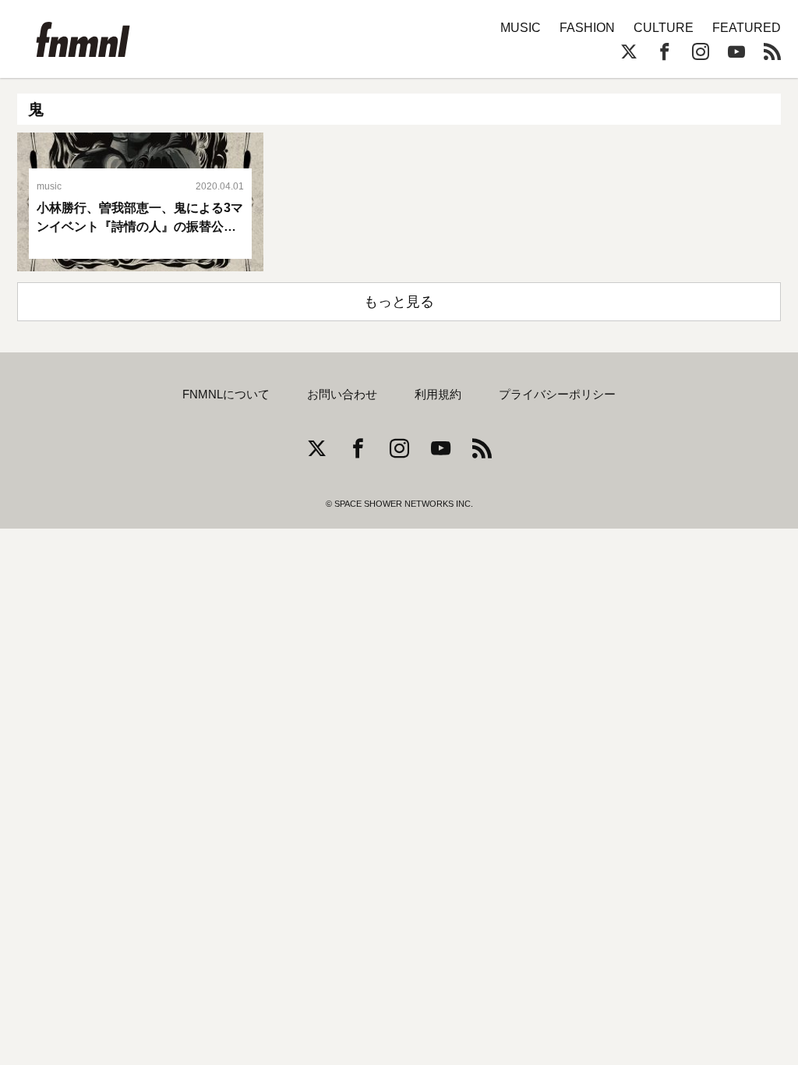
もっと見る (399, 302)
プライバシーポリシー (557, 394)
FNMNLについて (226, 394)
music (49, 186)
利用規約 (438, 394)
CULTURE (664, 27)
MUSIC (520, 27)
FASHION (587, 27)
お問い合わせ (342, 394)
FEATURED (746, 27)
